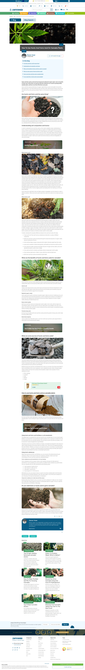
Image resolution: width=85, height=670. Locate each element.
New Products (40, 643)
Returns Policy (52, 650)
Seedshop (33, 536)
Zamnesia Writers (41, 652)
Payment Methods (53, 643)
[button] (24, 55)
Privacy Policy (27, 627)
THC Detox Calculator (65, 639)
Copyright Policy (53, 657)
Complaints (52, 655)
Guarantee (52, 653)
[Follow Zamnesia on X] (19, 647)
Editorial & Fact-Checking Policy (55, 659)
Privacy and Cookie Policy (54, 648)
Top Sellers (40, 644)
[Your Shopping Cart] (68, 9)
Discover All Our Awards (62, 632)
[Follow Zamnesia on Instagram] (15, 647)
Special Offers (28, 653)
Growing (25, 536)
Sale (27, 655)
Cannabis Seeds (28, 639)
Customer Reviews (41, 648)
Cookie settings (67, 667)
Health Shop (28, 644)
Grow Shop (28, 650)
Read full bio (32, 528)
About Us (39, 646)
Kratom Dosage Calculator (66, 644)
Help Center (52, 639)
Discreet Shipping (41, 655)
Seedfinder (40, 639)
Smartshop (28, 646)
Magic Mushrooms (29, 648)
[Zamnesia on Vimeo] (17, 647)
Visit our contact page (17, 644)
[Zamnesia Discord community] (17, 649)
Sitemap (39, 657)
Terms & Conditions (53, 646)
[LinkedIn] (61, 528)
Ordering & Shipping (53, 644)
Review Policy (52, 652)
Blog (39, 641)
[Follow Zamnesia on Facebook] (13, 647)
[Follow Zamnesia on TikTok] (13, 649)
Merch (27, 652)
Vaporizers (28, 643)
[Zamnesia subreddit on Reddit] (15, 649)
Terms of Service (32, 627)
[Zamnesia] (20, 10)
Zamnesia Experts (41, 653)
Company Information (53, 641)
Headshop (27, 641)
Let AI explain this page (55, 55)
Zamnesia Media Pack (41, 650)
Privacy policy (47, 663)
